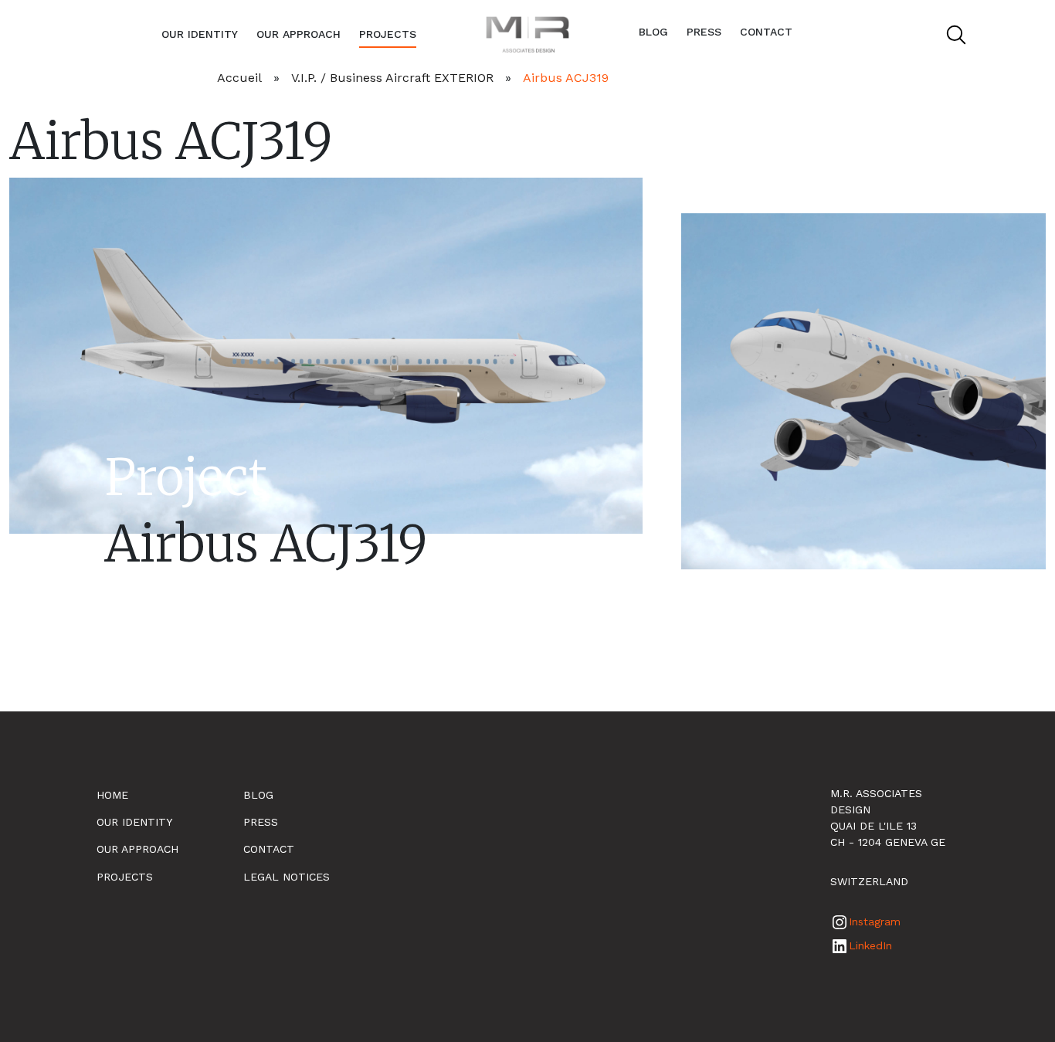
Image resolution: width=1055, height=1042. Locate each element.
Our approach (298, 34)
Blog (653, 31)
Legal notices (286, 877)
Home (112, 795)
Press (704, 31)
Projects (387, 34)
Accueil (239, 77)
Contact (766, 31)
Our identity (199, 34)
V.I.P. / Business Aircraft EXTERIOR (392, 77)
